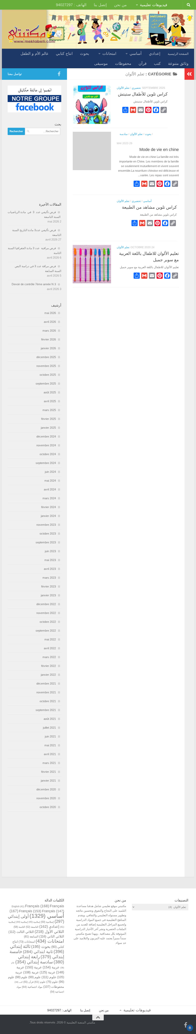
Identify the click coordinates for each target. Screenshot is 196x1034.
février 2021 (48, 771)
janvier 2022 (48, 674)
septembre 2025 (46, 383)
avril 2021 (50, 754)
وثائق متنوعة (178, 63)
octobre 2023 (48, 533)
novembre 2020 (46, 798)
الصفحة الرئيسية (178, 53)
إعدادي (154, 53)
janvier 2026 (48, 348)
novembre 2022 (46, 613)
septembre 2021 (46, 710)
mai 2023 (50, 560)
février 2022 (48, 665)
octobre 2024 (48, 454)
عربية (51, 967)
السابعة (31, 936)
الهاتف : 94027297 (71, 5)
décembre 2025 (46, 357)
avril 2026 (50, 321)
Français (171, 134)
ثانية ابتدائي (38, 951)
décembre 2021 (46, 683)
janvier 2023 (48, 595)
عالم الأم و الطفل (34, 53)
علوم (49, 977)
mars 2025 (49, 410)
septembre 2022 (46, 630)
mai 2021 (50, 745)
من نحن (120, 5)
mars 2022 (49, 657)
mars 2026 (49, 330)
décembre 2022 (46, 604)
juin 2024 (50, 471)
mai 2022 (50, 639)
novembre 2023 (46, 524)
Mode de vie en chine (159, 149)
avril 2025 (50, 401)
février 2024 (48, 507)
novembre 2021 (46, 692)
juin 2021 (50, 736)
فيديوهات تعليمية (153, 5)
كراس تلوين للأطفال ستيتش (142, 94)
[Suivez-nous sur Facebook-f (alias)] (59, 74)
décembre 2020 (46, 789)
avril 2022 (50, 648)
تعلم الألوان (123, 87)
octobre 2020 (48, 807)
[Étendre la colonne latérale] (189, 74)
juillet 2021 (49, 727)
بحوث (84, 53)
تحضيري (136, 87)
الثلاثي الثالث (21, 932)
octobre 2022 (48, 621)
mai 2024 (50, 480)
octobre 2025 (48, 374)
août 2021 (50, 718)
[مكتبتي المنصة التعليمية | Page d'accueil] (32, 33)
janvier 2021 (48, 780)
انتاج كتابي (64, 53)
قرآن (143, 63)
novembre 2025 (46, 365)
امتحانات (109, 53)
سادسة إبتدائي (34, 962)
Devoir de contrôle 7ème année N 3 (34, 284)
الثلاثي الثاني (51, 936)
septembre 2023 (46, 542)
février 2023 (48, 586)
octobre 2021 (48, 701)
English (18, 906)
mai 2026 (50, 313)
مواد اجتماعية (32, 986)
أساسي (136, 53)
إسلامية (47, 922)
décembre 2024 (46, 436)
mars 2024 (49, 498)
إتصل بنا (100, 5)
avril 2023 (50, 568)
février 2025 (48, 418)
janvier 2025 (48, 427)
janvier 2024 (48, 515)
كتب (157, 63)
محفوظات (123, 63)
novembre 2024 (46, 445)
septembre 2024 (46, 463)
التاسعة (32, 926)
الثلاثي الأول (49, 931)
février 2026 (48, 339)
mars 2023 (49, 577)
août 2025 (50, 392)
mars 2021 (49, 763)
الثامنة (19, 926)
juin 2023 (50, 551)
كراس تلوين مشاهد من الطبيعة (149, 207)
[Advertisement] (34, 169)
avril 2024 (50, 489)
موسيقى (101, 63)
